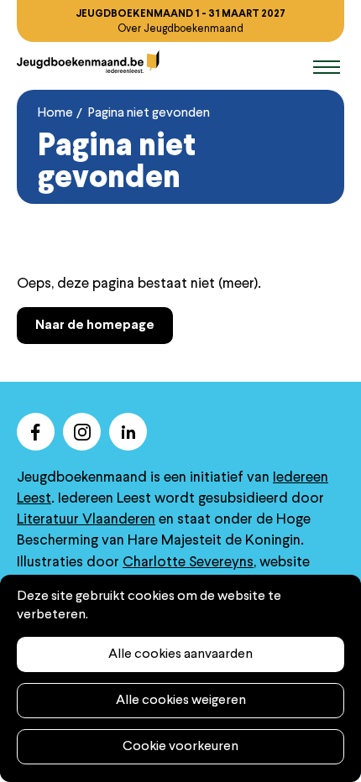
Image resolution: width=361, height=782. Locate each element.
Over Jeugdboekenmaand (180, 28)
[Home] (88, 61)
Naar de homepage (94, 325)
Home (55, 113)
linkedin (128, 432)
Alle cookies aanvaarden (180, 654)
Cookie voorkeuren (180, 746)
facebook (36, 432)
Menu (298, 67)
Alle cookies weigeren (181, 700)
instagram (82, 432)
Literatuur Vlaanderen (86, 520)
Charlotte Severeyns (188, 562)
